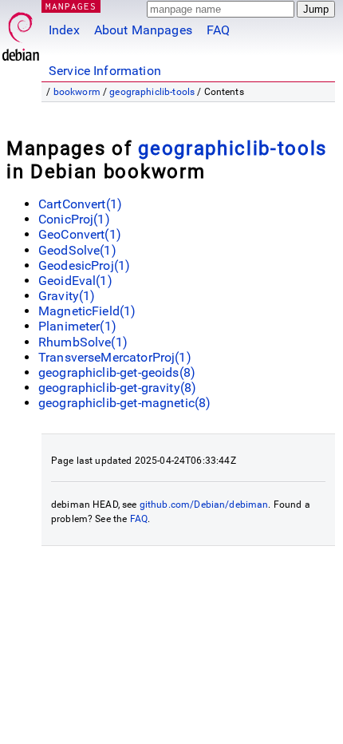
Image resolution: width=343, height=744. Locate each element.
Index (64, 30)
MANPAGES (71, 6)
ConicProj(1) (74, 219)
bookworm (77, 91)
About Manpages (143, 30)
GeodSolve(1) (77, 250)
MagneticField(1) (87, 311)
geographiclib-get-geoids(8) (116, 372)
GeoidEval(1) (75, 280)
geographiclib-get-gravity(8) (117, 387)
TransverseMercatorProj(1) (114, 357)
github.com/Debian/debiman (204, 504)
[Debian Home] (21, 32)
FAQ (218, 30)
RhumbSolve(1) (83, 342)
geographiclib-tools (152, 91)
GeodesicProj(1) (84, 265)
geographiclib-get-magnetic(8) (124, 402)
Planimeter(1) (77, 326)
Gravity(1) (67, 295)
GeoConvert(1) (79, 234)
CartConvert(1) (80, 204)
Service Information (105, 70)
